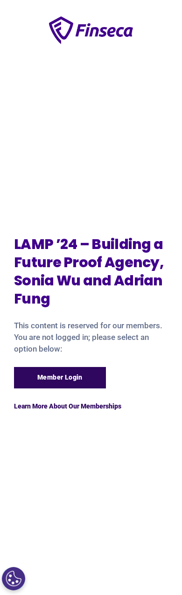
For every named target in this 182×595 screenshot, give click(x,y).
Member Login (60, 377)
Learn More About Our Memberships (67, 406)
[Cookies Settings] (13, 578)
